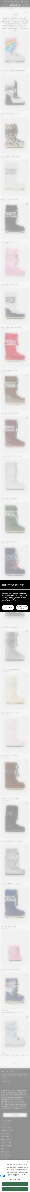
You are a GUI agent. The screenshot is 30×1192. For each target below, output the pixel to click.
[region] (15, 1176)
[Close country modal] (27, 582)
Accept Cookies (15, 1188)
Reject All (15, 1184)
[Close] (28, 1162)
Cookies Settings (14, 1176)
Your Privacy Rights (15, 1179)
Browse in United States (22, 607)
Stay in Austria (8, 607)
